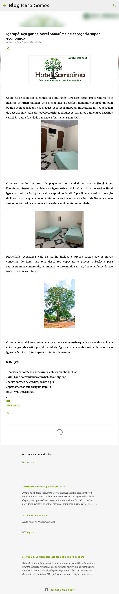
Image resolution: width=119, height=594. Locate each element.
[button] (8, 48)
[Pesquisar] (53, 5)
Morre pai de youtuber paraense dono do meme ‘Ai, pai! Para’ (53, 557)
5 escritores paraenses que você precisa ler (44, 486)
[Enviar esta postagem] (8, 402)
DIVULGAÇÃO (13, 406)
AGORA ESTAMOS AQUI (34, 515)
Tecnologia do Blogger (61, 589)
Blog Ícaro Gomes (29, 5)
